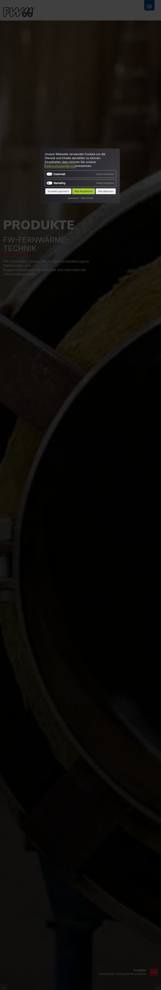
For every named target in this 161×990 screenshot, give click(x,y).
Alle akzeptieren (84, 191)
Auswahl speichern (58, 191)
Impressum (73, 198)
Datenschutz (87, 198)
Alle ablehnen (105, 191)
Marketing (59, 183)
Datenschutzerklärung (60, 166)
